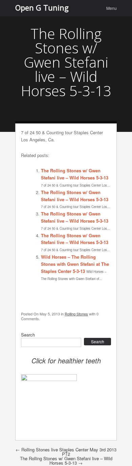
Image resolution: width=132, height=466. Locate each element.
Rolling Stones (76, 313)
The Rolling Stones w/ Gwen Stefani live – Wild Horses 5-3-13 (74, 174)
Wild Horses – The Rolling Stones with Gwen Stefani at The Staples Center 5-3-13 (75, 264)
